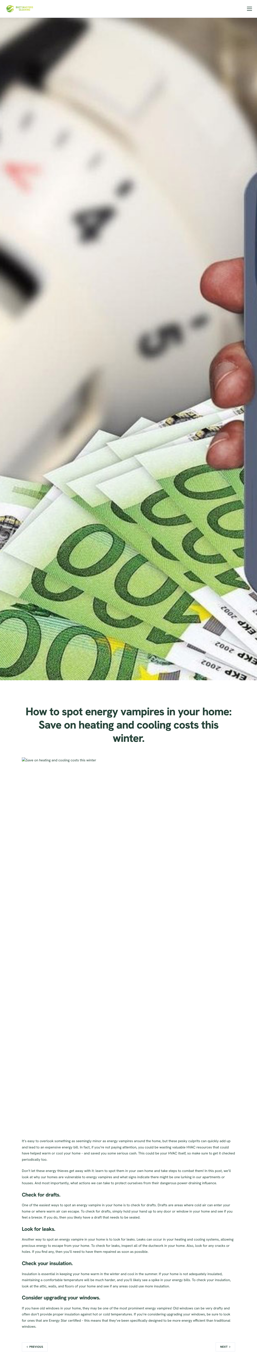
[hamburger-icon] (249, 9)
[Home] (20, 8)
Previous (36, 1347)
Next (224, 1347)
